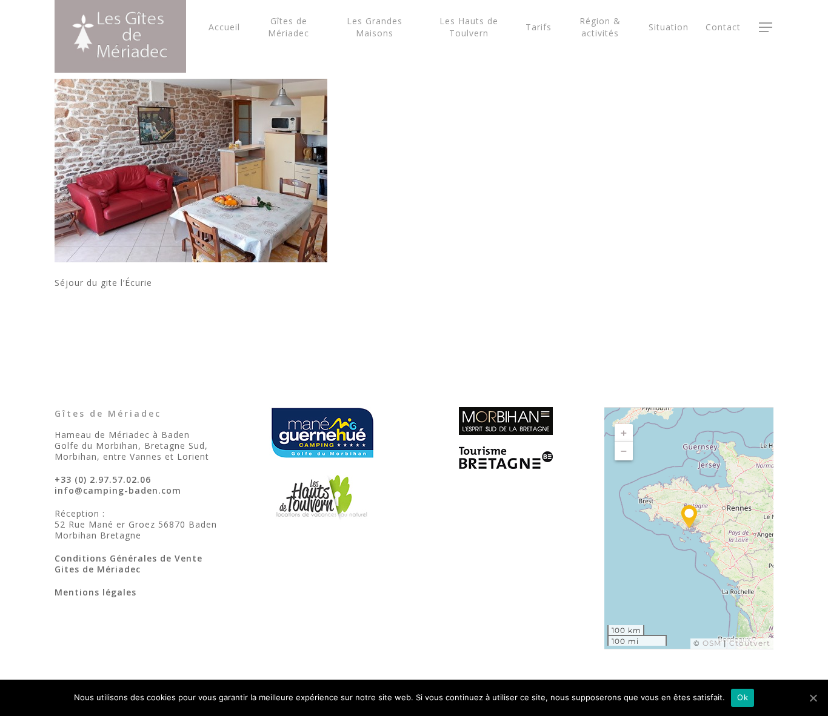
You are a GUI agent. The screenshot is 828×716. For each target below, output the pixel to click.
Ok (742, 697)
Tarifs (539, 27)
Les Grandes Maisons (374, 27)
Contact (723, 27)
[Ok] (813, 698)
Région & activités (600, 27)
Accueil (224, 27)
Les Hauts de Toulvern (468, 27)
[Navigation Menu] (766, 27)
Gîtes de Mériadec (288, 27)
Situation (669, 27)
